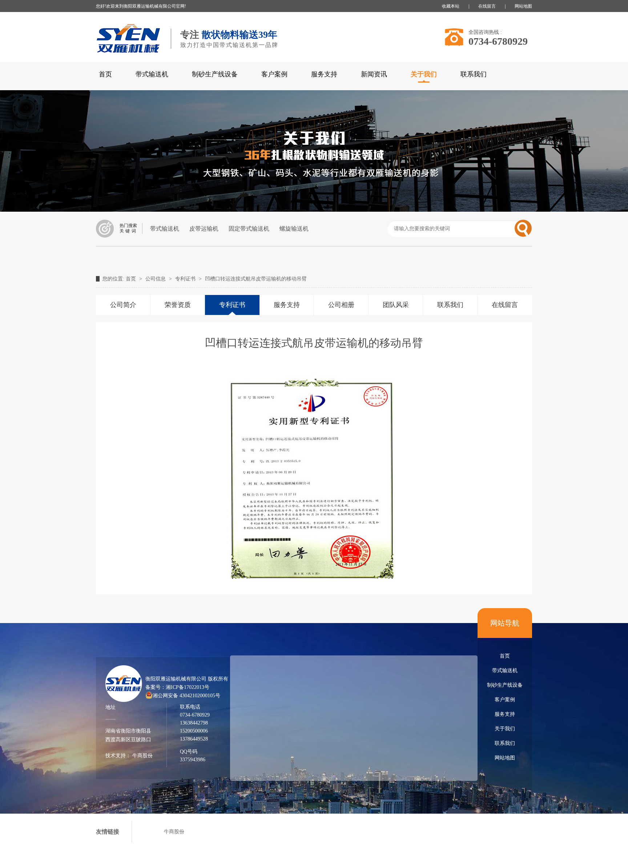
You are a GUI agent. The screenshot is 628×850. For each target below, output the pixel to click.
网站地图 (523, 6)
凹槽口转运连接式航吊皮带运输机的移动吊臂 (256, 279)
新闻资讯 (374, 74)
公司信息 (156, 279)
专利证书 (186, 279)
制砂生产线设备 (215, 74)
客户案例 (274, 74)
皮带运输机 (203, 229)
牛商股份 (142, 755)
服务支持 (324, 74)
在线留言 (487, 6)
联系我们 (473, 74)
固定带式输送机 (249, 229)
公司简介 (123, 304)
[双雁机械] (130, 58)
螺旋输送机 (294, 229)
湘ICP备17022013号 (187, 687)
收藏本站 (450, 6)
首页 (105, 74)
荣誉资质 (178, 304)
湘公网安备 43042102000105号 (186, 695)
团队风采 (396, 304)
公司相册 (341, 304)
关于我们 (505, 728)
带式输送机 (152, 74)
